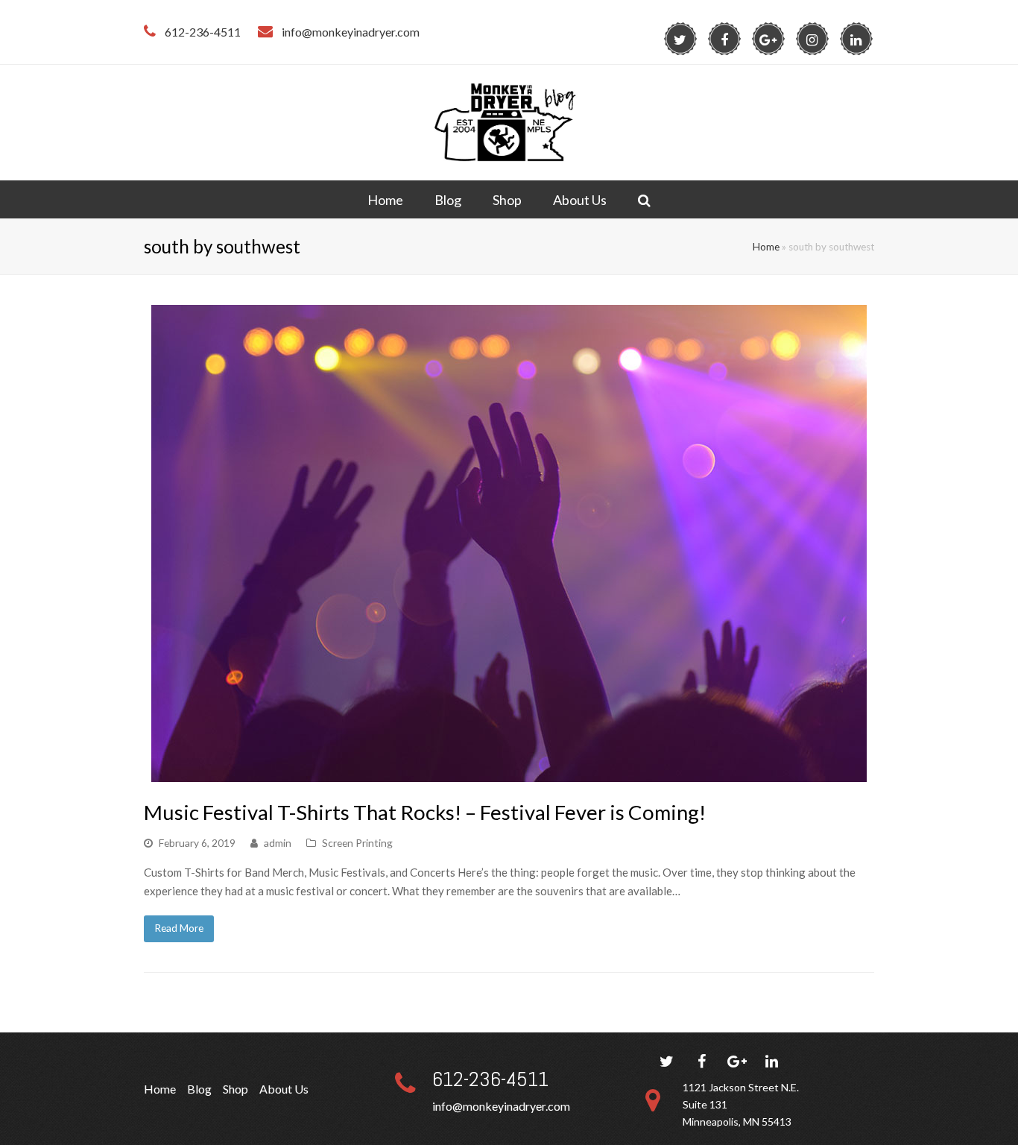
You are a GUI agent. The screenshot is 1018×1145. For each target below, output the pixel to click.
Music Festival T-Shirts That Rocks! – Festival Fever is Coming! (425, 812)
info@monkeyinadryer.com (501, 1106)
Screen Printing (357, 842)
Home (766, 247)
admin (277, 842)
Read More (178, 927)
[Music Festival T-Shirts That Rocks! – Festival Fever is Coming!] (509, 772)
